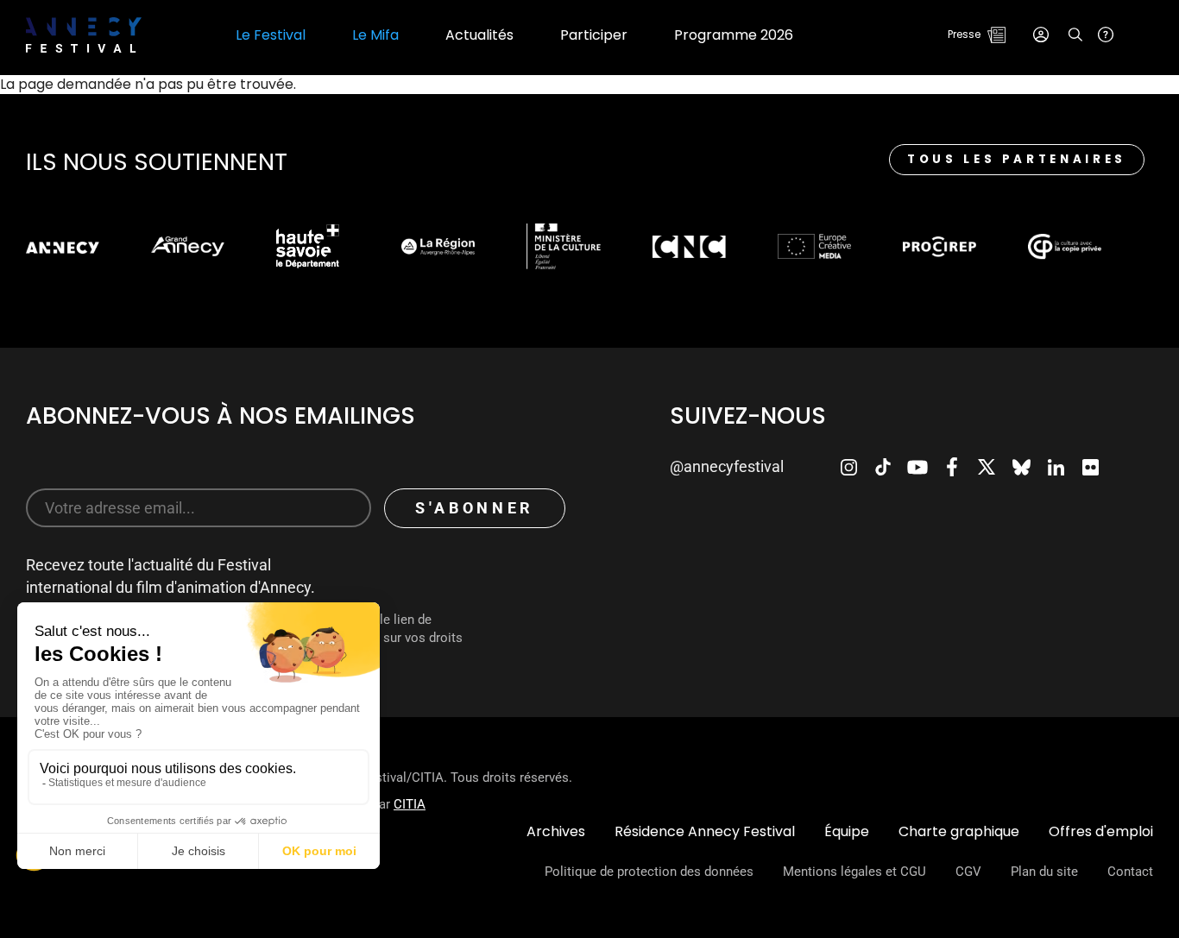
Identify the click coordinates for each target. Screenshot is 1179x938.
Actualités (479, 35)
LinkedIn (1056, 467)
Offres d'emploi (1101, 831)
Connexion (1041, 34)
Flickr (1090, 467)
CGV (968, 871)
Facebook (952, 467)
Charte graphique (958, 831)
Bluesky (1021, 467)
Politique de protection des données (649, 871)
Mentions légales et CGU (854, 871)
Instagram (848, 467)
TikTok (883, 467)
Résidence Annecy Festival (705, 831)
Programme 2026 (733, 35)
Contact (1130, 871)
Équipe (846, 831)
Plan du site (1044, 871)
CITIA (410, 804)
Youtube (917, 467)
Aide (1105, 34)
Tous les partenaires (1016, 159)
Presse (964, 34)
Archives (555, 831)
